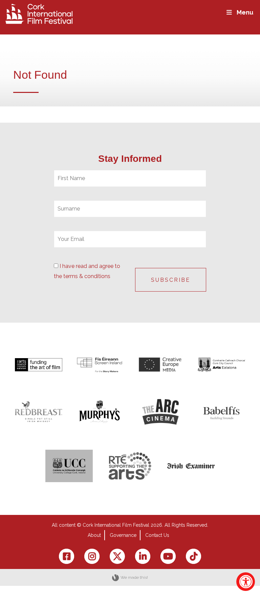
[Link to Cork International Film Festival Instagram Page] (92, 556)
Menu (245, 12)
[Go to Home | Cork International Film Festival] (39, 13)
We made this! (134, 577)
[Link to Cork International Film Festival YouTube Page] (168, 556)
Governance (123, 535)
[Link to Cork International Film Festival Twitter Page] (117, 556)
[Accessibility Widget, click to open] (245, 581)
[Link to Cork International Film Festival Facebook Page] (66, 556)
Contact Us (157, 535)
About (94, 535)
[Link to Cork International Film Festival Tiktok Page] (193, 556)
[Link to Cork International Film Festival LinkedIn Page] (142, 556)
